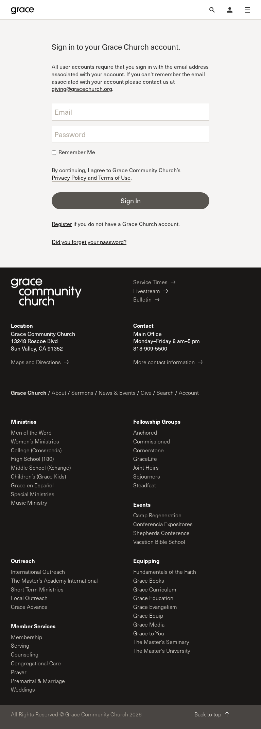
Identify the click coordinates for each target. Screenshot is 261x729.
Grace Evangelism (155, 606)
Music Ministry (29, 502)
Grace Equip (148, 615)
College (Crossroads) (36, 450)
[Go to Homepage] (22, 10)
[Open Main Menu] (247, 10)
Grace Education (153, 597)
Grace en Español (32, 485)
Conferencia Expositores (163, 524)
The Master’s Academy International (54, 580)
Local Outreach (29, 597)
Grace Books (148, 580)
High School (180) (32, 458)
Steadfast (144, 485)
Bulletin (142, 299)
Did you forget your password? (89, 241)
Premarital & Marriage (38, 680)
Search (165, 392)
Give (146, 392)
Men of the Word (31, 432)
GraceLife (145, 458)
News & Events (117, 392)
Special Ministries (32, 494)
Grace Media (148, 624)
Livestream (146, 290)
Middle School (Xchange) (41, 467)
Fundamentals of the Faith (164, 571)
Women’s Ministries (35, 441)
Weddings (23, 689)
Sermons (82, 392)
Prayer (19, 672)
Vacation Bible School (159, 541)
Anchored (145, 432)
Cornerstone (148, 450)
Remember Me (76, 152)
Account (189, 392)
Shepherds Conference (161, 532)
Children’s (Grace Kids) (38, 476)
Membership (26, 637)
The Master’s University (161, 650)
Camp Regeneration (157, 515)
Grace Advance (29, 606)
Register (62, 223)
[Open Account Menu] (230, 10)
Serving (20, 645)
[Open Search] (212, 10)
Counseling (24, 654)
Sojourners (146, 476)
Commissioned (151, 441)
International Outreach (38, 571)
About (59, 392)
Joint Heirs (146, 467)
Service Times (150, 282)
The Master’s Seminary (161, 641)
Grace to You (148, 633)
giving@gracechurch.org (82, 88)
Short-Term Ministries (37, 589)
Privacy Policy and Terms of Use (91, 177)
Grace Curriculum (154, 589)
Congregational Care (36, 663)
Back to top (207, 714)
